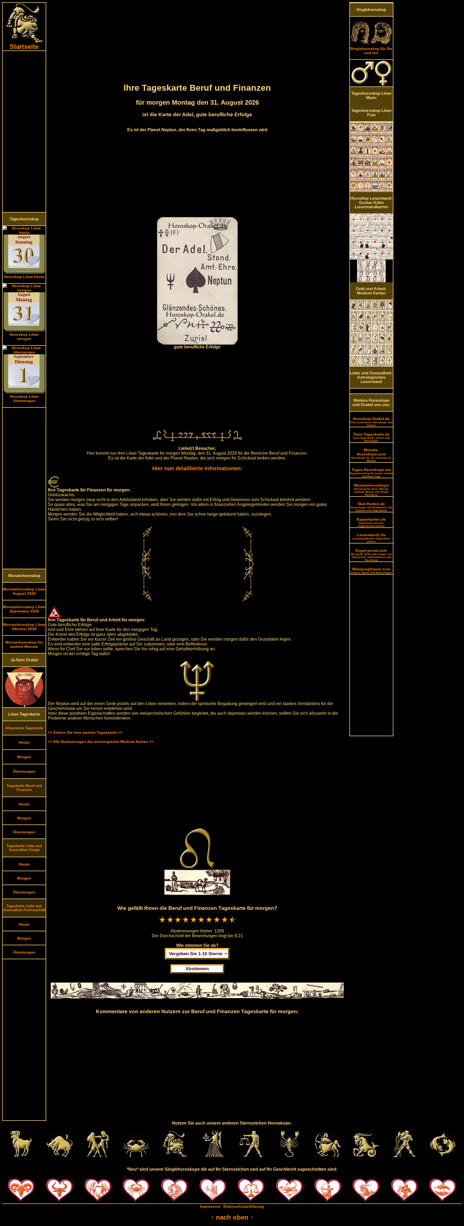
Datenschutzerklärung (243, 1206)
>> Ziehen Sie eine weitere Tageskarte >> (85, 732)
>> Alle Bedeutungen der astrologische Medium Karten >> (100, 741)
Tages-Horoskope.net (371, 473)
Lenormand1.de (371, 538)
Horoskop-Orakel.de (371, 422)
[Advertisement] (24, 131)
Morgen (24, 757)
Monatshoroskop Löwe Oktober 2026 (24, 626)
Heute (24, 742)
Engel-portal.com (371, 554)
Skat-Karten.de (371, 507)
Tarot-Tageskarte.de (371, 437)
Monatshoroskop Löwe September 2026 (24, 609)
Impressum (210, 1206)
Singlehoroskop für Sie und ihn (371, 50)
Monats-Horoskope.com (371, 455)
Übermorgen (24, 771)
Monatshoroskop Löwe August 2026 (24, 591)
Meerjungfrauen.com (371, 570)
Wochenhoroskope (371, 489)
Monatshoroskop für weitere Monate (24, 644)
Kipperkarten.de (371, 522)
